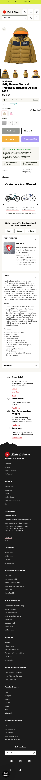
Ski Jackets (9, 732)
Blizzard (7, 706)
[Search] (24, 17)
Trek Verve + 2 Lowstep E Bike (12, 208)
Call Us (14, 388)
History (7, 642)
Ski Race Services (11, 613)
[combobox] (14, 17)
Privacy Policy (9, 486)
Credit (7, 493)
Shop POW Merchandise (13, 676)
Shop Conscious (10, 679)
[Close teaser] (10, 770)
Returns (7, 467)
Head (6, 709)
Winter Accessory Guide (13, 582)
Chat (31, 164)
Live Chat (15, 392)
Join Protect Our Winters (13, 672)
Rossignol (8, 696)
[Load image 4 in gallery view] (25, 73)
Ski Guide (8, 575)
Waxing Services (10, 609)
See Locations (17, 437)
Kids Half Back (10, 623)
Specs (19, 231)
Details (35, 100)
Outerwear (18, 24)
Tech (9, 231)
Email (14, 395)
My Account (9, 474)
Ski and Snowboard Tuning (14, 606)
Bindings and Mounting (13, 616)
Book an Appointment (12, 500)
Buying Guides (10, 497)
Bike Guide (8, 589)
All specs (5, 177)
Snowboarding (10, 729)
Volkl (6, 692)
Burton (7, 699)
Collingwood (9, 556)
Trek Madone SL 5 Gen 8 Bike (28, 208)
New (13, 104)
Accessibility (9, 660)
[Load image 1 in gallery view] (5, 73)
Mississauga (9, 552)
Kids (7, 24)
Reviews (30, 231)
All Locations (9, 563)
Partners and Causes (12, 649)
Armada (7, 702)
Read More (16, 425)
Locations (8, 537)
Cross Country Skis (11, 736)
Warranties (8, 490)
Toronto (7, 559)
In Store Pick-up (10, 470)
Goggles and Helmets (12, 739)
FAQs (6, 504)
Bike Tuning (9, 626)
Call (26, 164)
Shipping (8, 463)
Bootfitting (8, 619)
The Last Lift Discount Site (14, 653)
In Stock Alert (11, 139)
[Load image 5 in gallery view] (35, 73)
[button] (30, 11)
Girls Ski (30, 24)
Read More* (16, 408)
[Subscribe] (33, 752)
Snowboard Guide (11, 579)
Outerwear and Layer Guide (14, 586)
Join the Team (10, 646)
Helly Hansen (7, 81)
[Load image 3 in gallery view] (15, 73)
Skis (6, 725)
